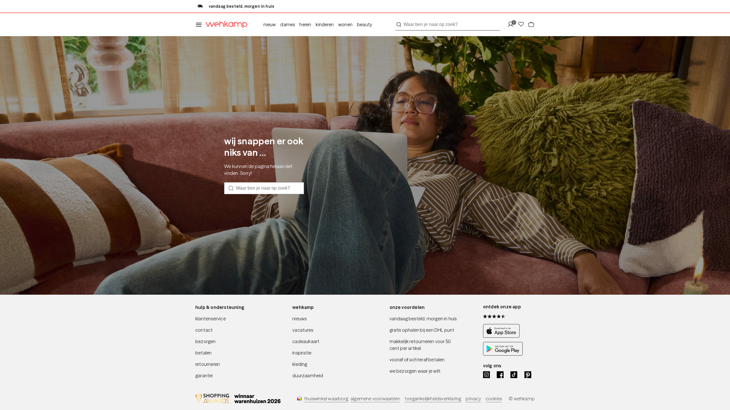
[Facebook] (500, 374)
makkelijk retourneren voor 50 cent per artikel (420, 345)
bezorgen (205, 341)
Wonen (345, 24)
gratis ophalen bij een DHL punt (422, 330)
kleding (299, 364)
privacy (473, 398)
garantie (204, 375)
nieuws (299, 318)
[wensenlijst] (523, 24)
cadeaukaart (305, 341)
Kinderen (325, 24)
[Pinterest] (527, 374)
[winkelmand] (531, 24)
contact (204, 330)
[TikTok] (513, 374)
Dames (287, 24)
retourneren (207, 364)
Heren (305, 24)
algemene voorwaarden (375, 398)
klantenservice (210, 318)
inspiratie (301, 353)
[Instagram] (486, 374)
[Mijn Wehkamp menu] (512, 24)
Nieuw (269, 24)
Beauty (364, 24)
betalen (203, 353)
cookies (494, 398)
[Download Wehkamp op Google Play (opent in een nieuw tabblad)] (503, 354)
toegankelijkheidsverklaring (433, 398)
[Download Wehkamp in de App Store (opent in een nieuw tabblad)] (503, 336)
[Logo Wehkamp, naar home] (224, 24)
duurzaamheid (307, 375)
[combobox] (448, 24)
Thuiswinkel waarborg (326, 398)
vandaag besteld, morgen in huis (423, 318)
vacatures (302, 330)
